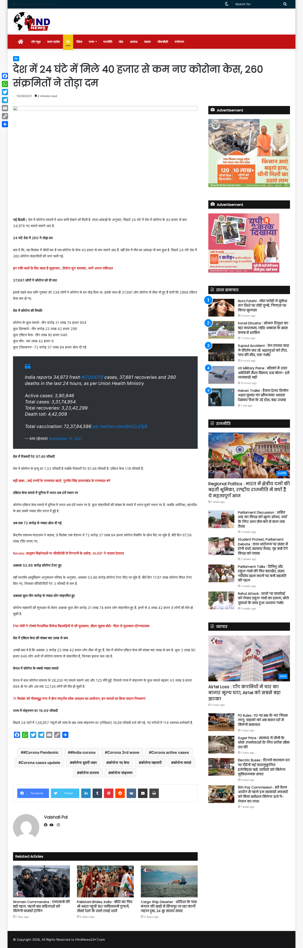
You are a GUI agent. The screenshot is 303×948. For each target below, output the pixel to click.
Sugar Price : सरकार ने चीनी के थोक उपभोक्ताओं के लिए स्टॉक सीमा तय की (264, 743)
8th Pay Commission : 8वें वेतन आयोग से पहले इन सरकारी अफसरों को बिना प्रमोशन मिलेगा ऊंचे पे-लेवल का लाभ (263, 794)
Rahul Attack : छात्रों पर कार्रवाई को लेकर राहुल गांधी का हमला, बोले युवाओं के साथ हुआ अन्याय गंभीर (263, 598)
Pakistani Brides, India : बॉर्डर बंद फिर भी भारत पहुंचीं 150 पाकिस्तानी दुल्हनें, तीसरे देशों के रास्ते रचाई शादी (104, 906)
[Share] (5, 124)
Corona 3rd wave (123, 752)
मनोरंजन (179, 42)
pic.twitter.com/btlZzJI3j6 (120, 426)
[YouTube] (52, 825)
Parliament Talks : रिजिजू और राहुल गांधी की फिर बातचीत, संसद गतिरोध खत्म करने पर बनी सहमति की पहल (262, 573)
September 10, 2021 (65, 438)
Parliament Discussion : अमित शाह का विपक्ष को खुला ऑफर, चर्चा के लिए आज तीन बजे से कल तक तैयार (262, 519)
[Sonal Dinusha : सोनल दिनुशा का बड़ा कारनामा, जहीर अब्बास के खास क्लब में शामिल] (221, 330)
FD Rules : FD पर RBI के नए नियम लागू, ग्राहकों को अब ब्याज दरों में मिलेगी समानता (263, 720)
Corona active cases (170, 752)
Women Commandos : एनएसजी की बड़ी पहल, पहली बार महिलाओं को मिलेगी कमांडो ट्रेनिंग (41, 906)
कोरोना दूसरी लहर (84, 762)
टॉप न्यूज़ (35, 42)
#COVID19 (92, 377)
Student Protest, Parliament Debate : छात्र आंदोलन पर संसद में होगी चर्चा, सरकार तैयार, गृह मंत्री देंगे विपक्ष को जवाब (263, 546)
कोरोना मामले (182, 762)
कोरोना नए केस (119, 762)
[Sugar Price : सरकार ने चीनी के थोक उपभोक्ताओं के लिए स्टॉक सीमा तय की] (221, 745)
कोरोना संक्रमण (122, 772)
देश (68, 42)
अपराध (134, 42)
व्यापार (147, 42)
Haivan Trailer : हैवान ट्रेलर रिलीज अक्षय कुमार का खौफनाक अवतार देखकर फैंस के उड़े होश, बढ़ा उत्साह (263, 395)
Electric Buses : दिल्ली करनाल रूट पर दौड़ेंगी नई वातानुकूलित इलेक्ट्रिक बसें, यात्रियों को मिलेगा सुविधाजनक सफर (264, 767)
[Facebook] (47, 825)
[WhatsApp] (5, 84)
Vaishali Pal (56, 817)
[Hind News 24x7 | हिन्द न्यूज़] (32, 21)
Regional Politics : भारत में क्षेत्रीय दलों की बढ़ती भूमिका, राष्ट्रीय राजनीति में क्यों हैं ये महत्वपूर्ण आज (249, 489)
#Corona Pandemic (40, 752)
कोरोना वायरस (89, 772)
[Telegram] (5, 100)
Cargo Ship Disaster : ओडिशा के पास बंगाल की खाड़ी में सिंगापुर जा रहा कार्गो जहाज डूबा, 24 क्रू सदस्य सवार (169, 906)
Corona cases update (40, 762)
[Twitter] (5, 92)
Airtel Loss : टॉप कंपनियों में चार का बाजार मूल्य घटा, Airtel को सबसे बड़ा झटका (244, 692)
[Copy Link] (5, 116)
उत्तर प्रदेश (53, 42)
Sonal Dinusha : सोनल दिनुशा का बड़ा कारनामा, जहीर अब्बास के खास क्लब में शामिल (263, 328)
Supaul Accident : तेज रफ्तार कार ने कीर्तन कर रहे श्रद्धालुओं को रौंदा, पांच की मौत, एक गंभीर (263, 350)
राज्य (91, 42)
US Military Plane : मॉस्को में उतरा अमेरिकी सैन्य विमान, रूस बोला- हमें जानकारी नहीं (263, 373)
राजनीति (107, 42)
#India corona (82, 752)
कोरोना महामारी (151, 762)
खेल (121, 42)
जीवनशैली (162, 42)
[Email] (5, 108)
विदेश (79, 42)
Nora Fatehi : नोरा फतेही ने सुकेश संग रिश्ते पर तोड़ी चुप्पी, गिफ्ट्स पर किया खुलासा (262, 306)
